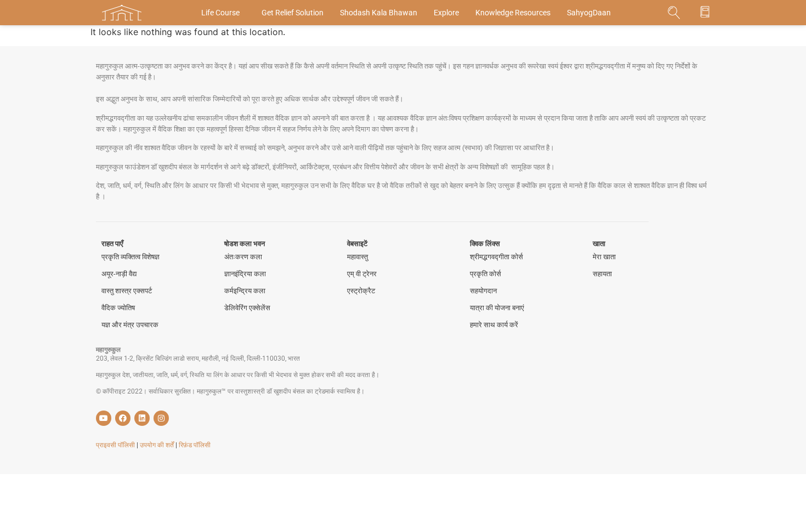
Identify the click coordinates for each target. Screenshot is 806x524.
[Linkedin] (142, 418)
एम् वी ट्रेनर (362, 274)
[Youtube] (103, 418)
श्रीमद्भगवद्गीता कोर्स (496, 257)
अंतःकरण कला (243, 257)
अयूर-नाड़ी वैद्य (119, 274)
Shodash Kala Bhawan (378, 12)
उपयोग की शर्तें (157, 445)
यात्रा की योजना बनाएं (497, 308)
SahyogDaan (589, 12)
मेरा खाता (604, 257)
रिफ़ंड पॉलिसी (195, 445)
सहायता (602, 274)
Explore (446, 12)
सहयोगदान (483, 291)
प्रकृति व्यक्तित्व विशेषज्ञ (130, 257)
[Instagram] (161, 418)
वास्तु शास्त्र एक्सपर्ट (126, 291)
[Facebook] (122, 418)
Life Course (220, 12)
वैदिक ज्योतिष (118, 308)
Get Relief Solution (292, 12)
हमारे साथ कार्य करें (494, 325)
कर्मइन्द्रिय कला (244, 291)
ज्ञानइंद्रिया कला (245, 274)
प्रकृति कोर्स (485, 274)
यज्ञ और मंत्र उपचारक (129, 325)
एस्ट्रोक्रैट (361, 291)
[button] (674, 13)
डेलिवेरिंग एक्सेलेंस (247, 308)
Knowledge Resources (512, 12)
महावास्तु (357, 257)
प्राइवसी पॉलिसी (116, 445)
